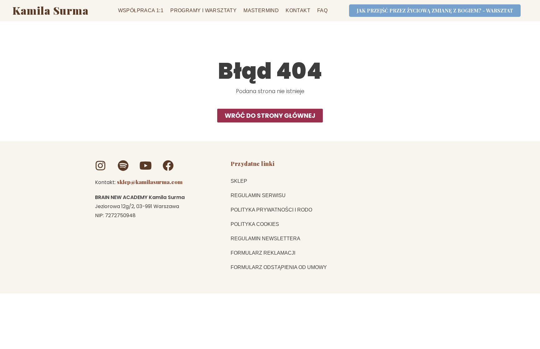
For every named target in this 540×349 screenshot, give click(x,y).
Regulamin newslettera (265, 238)
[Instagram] (100, 165)
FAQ (322, 10)
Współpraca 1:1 (141, 10)
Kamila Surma (50, 10)
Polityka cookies (255, 224)
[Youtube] (145, 165)
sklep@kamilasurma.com (149, 181)
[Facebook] (167, 165)
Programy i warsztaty (203, 10)
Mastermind (261, 10)
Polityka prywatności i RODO (271, 209)
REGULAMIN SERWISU (258, 195)
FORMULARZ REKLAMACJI (263, 253)
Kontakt (298, 10)
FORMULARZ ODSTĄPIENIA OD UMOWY (279, 267)
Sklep (239, 181)
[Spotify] (123, 165)
